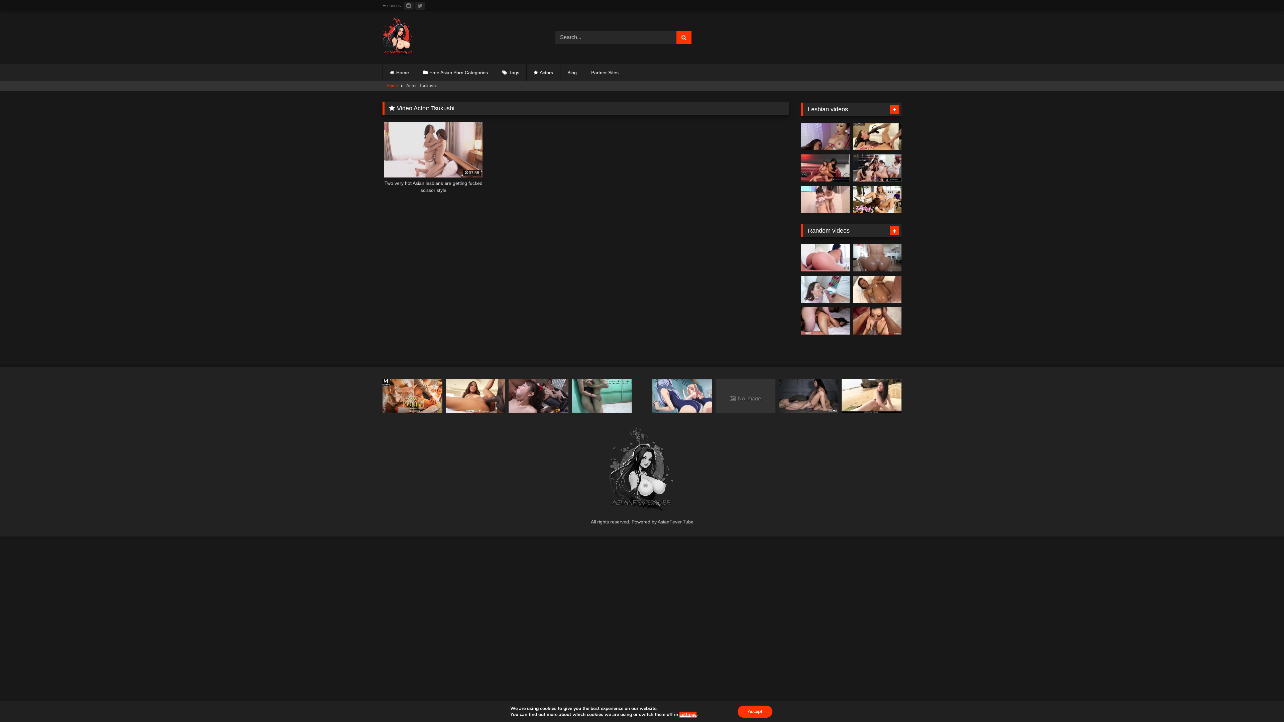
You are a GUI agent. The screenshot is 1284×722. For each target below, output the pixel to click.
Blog (572, 72)
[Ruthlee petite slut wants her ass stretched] (877, 257)
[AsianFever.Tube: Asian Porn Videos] (399, 37)
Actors (546, 72)
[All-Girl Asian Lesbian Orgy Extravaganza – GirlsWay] (877, 168)
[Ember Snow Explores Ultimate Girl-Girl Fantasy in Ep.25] (825, 168)
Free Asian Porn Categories (458, 72)
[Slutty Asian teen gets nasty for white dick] (825, 321)
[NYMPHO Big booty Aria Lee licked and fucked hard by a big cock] (825, 289)
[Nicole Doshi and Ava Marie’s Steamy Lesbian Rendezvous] (825, 136)
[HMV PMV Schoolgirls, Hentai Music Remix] (682, 396)
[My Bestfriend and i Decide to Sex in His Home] (602, 396)
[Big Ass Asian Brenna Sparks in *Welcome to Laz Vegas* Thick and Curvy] (825, 257)
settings (688, 715)
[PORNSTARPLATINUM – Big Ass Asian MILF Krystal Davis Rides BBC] (877, 321)
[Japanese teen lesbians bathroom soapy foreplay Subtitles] (825, 199)
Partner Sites (605, 72)
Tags (514, 72)
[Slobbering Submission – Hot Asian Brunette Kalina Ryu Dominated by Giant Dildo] (877, 136)
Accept (755, 711)
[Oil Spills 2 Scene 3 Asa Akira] (877, 289)
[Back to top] (1263, 702)
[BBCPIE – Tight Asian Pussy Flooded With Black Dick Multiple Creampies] (476, 396)
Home (402, 72)
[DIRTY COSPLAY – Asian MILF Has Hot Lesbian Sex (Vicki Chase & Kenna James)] (809, 396)
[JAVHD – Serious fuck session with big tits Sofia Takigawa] (871, 396)
